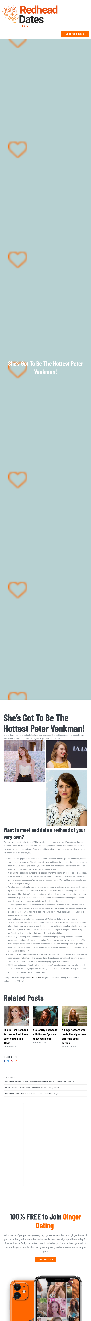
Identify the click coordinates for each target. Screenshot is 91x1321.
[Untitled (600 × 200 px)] (37, 4)
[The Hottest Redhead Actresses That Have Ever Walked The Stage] (16, 1015)
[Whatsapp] (19, 1061)
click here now (35, 978)
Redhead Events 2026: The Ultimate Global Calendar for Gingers (32, 1093)
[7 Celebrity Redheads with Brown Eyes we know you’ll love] (45, 1015)
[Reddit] (16, 1061)
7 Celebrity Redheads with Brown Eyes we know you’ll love (45, 1034)
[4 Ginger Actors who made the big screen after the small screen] (74, 1015)
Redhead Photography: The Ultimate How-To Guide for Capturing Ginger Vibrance (39, 1081)
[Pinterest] (12, 1061)
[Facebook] (5, 1061)
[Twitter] (8, 1061)
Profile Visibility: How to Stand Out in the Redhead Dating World (32, 1087)
